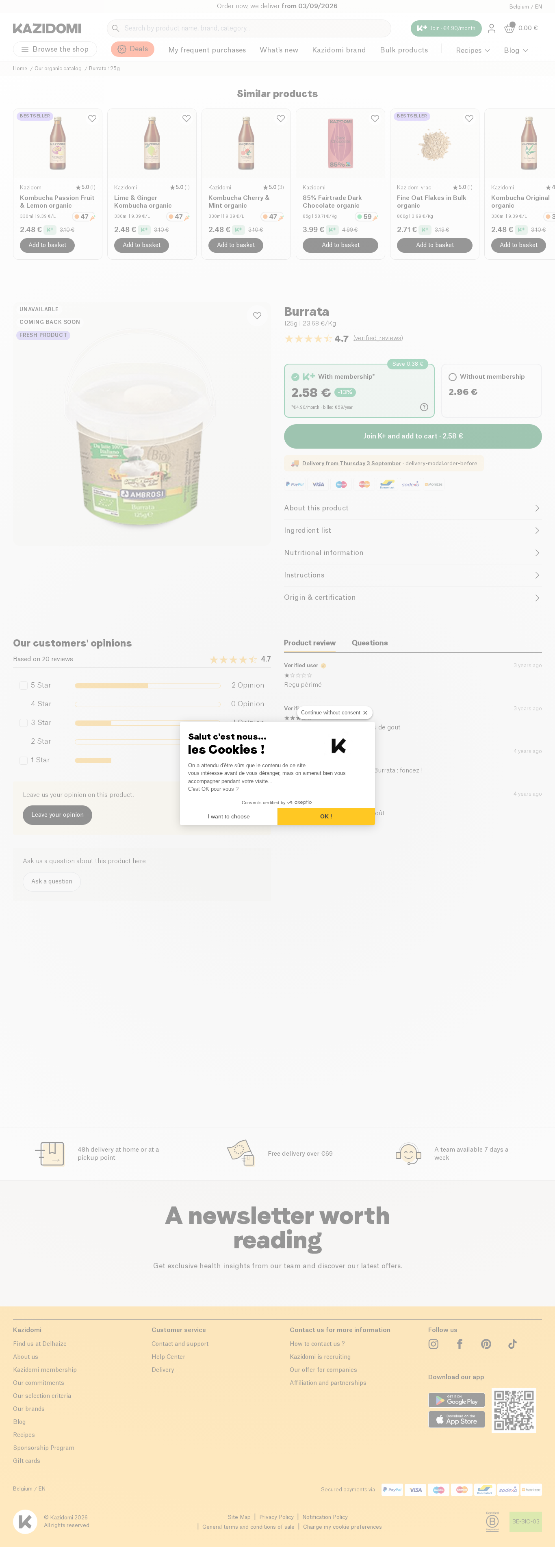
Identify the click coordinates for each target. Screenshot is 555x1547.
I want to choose (229, 816)
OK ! (326, 816)
